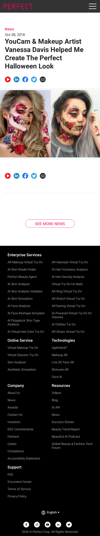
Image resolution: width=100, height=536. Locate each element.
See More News (50, 223)
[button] (16, 79)
